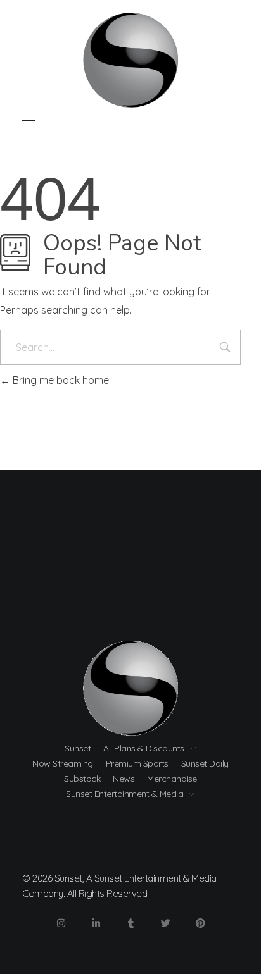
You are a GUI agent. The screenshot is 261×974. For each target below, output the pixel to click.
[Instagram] (60, 923)
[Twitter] (165, 923)
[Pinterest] (200, 923)
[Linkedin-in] (95, 923)
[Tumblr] (130, 923)
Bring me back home (59, 380)
